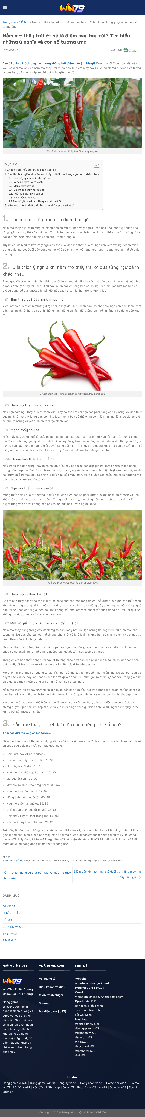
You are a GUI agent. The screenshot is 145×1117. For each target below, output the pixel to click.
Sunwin (133, 1087)
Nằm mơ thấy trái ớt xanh (28, 182)
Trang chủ (9, 22)
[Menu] (5, 7)
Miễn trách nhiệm (51, 995)
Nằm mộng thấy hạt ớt (26, 197)
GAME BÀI (9, 906)
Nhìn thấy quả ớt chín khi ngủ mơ (31, 178)
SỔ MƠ (24, 22)
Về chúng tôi (47, 978)
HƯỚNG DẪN (12, 913)
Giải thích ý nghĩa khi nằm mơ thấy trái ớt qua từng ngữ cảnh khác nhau (53, 174)
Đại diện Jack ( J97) (52, 1011)
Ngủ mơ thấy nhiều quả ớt (28, 193)
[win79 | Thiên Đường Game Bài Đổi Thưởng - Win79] (72, 7)
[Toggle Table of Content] (95, 165)
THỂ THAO (10, 933)
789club (8, 1092)
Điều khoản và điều (52, 987)
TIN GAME (9, 940)
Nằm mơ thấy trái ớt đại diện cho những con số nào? (41, 205)
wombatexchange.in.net (92, 983)
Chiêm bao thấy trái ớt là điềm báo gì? (31, 169)
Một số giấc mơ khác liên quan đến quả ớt (37, 201)
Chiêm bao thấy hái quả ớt (29, 189)
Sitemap (44, 1003)
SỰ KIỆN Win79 (13, 926)
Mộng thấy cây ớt (24, 185)
